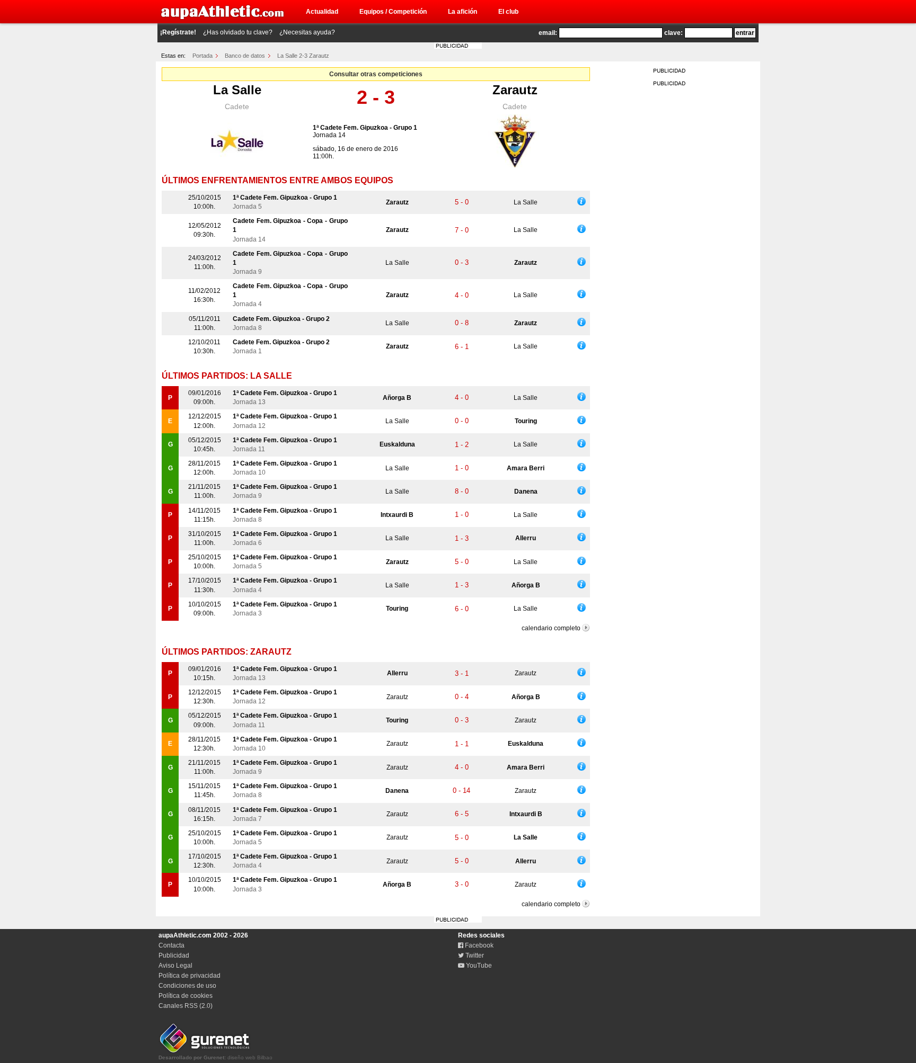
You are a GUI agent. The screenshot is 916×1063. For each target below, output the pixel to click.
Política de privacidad (189, 975)
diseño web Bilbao (215, 1057)
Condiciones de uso (187, 985)
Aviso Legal (175, 965)
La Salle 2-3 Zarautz (303, 55)
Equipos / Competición (393, 11)
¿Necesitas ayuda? (307, 32)
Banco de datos (245, 55)
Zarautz (515, 90)
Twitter (474, 955)
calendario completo (551, 628)
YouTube (478, 965)
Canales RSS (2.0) (185, 1006)
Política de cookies (185, 995)
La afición (462, 11)
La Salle (237, 90)
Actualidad (322, 11)
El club (508, 11)
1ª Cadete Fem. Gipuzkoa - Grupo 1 (365, 127)
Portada (202, 55)
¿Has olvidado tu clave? (237, 32)
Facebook (478, 945)
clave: (673, 33)
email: (548, 33)
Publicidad (173, 955)
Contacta (171, 945)
